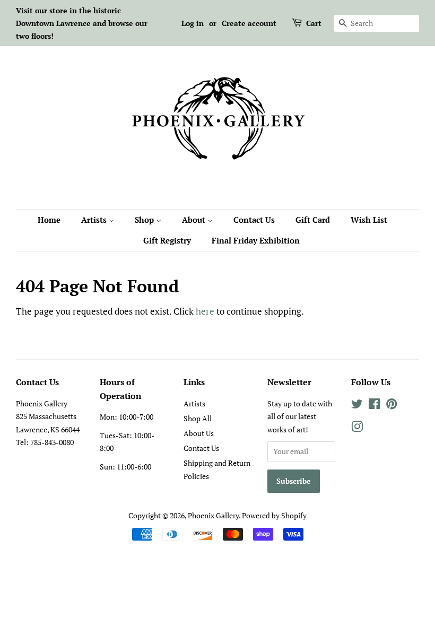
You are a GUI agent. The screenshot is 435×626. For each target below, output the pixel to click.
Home (49, 219)
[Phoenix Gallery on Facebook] (374, 406)
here (205, 311)
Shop (145, 219)
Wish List (369, 219)
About (194, 219)
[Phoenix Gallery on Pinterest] (391, 406)
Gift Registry (167, 240)
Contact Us (254, 219)
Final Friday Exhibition (256, 240)
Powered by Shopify (274, 515)
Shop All (198, 418)
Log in (192, 23)
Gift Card (312, 219)
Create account (249, 23)
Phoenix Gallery (213, 515)
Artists (95, 219)
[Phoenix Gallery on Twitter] (357, 406)
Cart (313, 23)
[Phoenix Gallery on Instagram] (357, 428)
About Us (199, 433)
